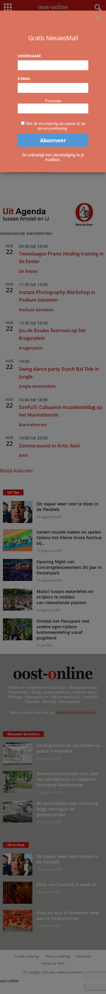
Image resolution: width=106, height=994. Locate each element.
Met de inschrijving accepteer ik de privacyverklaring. (55, 126)
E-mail (24, 78)
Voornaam (29, 56)
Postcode (53, 101)
